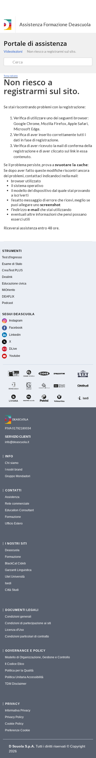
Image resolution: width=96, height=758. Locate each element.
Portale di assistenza (35, 43)
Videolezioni (13, 51)
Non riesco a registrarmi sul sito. (51, 51)
